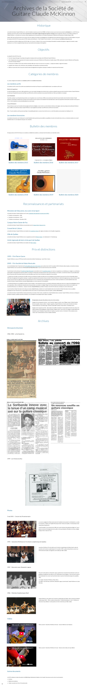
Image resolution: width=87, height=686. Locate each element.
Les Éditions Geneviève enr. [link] (54, 1)
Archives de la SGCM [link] (66, 1)
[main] (43, 11)
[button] (85, 1)
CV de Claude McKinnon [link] (78, 1)
